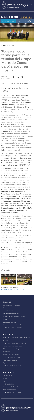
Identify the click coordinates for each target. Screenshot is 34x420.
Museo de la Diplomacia (10, 387)
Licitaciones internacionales (12, 366)
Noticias (10, 45)
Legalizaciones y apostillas (11, 305)
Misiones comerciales (10, 360)
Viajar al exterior (8, 311)
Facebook (13, 77)
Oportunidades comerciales (12, 363)
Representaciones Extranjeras (12, 346)
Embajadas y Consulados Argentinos (14, 343)
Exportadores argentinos (11, 354)
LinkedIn (17, 77)
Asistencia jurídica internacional (13, 325)
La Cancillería (7, 375)
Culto (5, 319)
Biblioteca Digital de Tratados (12, 328)
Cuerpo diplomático (9, 322)
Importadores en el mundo (11, 357)
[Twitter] (5, 17)
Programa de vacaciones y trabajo (14, 316)
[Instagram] (7, 17)
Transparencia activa (9, 390)
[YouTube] (12, 17)
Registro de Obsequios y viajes (12, 392)
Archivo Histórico (8, 384)
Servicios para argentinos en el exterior (15, 308)
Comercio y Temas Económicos (14, 290)
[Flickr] (17, 17)
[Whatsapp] (2, 17)
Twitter (22, 77)
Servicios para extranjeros (11, 313)
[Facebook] (9, 17)
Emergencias (26, 17)
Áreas (5, 378)
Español (28, 21)
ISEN (4, 381)
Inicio (3, 45)
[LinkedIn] (15, 17)
